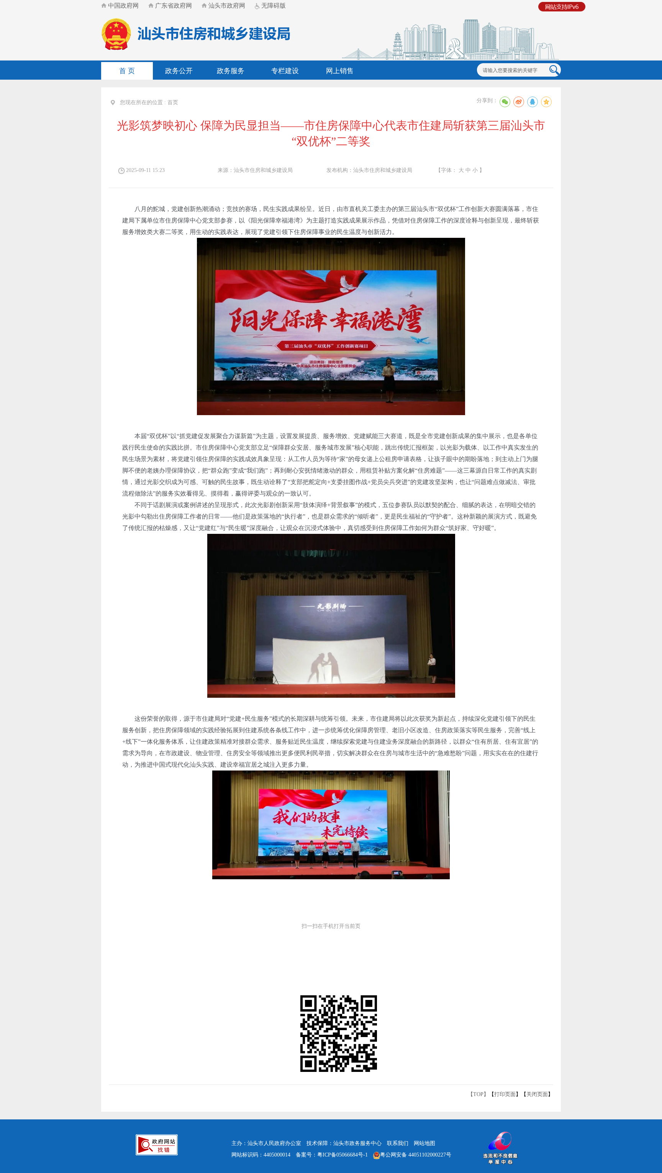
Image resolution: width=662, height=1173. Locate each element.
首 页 (127, 71)
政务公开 (179, 71)
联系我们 (397, 1143)
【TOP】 (478, 1094)
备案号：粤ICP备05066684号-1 (332, 1155)
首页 (172, 102)
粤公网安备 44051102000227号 (415, 1155)
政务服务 (230, 71)
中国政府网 (123, 5)
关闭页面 (537, 1094)
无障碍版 (273, 5)
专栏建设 (285, 71)
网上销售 (340, 71)
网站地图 (424, 1143)
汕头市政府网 (226, 5)
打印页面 (505, 1094)
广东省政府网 (173, 5)
